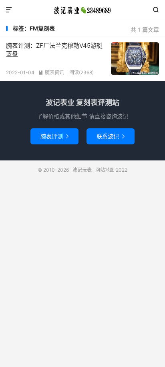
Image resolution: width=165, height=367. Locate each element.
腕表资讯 (51, 72)
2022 (121, 170)
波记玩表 (82, 10)
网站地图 (105, 170)
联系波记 (111, 136)
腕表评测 (54, 136)
